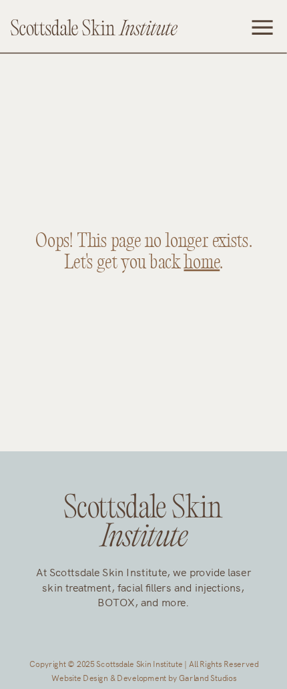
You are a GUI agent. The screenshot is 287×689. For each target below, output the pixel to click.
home (202, 263)
